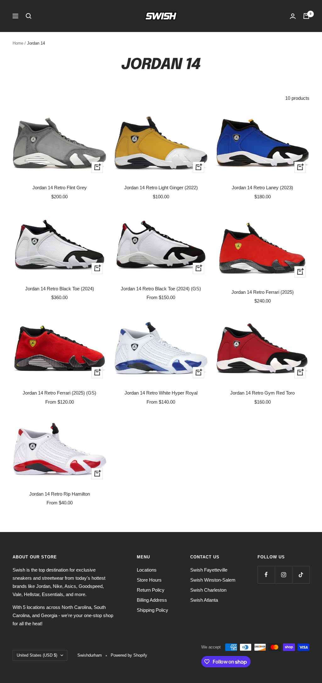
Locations (147, 570)
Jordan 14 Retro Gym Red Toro (262, 392)
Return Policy (150, 590)
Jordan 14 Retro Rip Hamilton (59, 494)
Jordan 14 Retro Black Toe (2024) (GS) (161, 288)
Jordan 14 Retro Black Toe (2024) (59, 288)
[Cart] (306, 16)
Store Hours (149, 580)
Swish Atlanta (204, 600)
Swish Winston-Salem (213, 580)
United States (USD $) (37, 655)
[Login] (293, 16)
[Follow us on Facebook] (266, 574)
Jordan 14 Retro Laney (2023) (262, 187)
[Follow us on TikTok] (300, 574)
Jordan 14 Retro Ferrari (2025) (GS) (59, 392)
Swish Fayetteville (208, 570)
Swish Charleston (208, 590)
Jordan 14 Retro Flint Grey (59, 187)
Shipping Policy (152, 610)
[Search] (28, 16)
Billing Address (152, 600)
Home (18, 43)
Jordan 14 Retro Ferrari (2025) (262, 292)
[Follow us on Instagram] (283, 574)
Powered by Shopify (129, 655)
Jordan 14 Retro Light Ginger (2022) (161, 187)
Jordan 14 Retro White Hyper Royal (161, 392)
